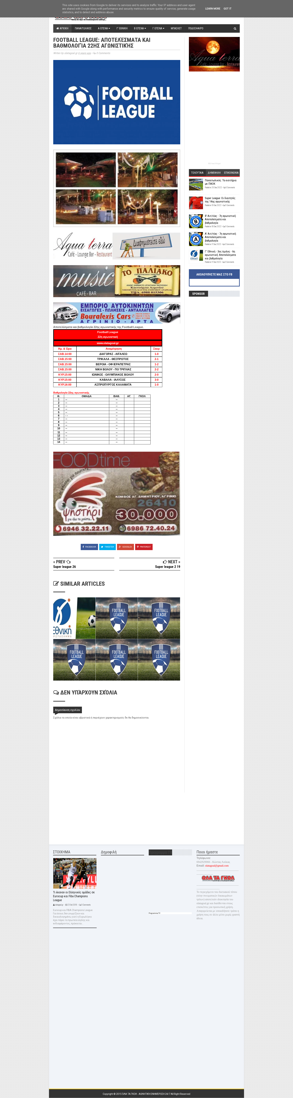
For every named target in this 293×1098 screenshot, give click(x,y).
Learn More (212, 8)
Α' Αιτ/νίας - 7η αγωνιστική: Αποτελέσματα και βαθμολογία (220, 237)
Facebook (90, 547)
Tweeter (109, 547)
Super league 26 (64, 567)
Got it (227, 8)
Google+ (127, 547)
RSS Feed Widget (214, 164)
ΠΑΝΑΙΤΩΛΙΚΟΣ (83, 28)
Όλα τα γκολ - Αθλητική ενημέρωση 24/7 (146, 1094)
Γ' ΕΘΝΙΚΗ (122, 28)
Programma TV (154, 913)
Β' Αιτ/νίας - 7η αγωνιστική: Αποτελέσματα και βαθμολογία (220, 219)
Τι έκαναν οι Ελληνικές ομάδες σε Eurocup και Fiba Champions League (74, 896)
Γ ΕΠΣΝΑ (157, 28)
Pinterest (145, 547)
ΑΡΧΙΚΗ (63, 28)
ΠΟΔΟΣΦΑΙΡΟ (195, 28)
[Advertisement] (78, 816)
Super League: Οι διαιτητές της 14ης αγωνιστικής (220, 199)
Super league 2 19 (167, 567)
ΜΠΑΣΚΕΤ (176, 28)
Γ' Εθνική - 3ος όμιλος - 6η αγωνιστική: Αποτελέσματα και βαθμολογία (220, 255)
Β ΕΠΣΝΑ (139, 28)
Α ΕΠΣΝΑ (103, 28)
